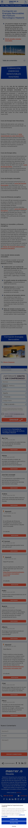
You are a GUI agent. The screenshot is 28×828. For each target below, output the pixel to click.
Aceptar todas (14, 819)
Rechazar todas (14, 822)
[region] (14, 815)
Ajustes (14, 826)
